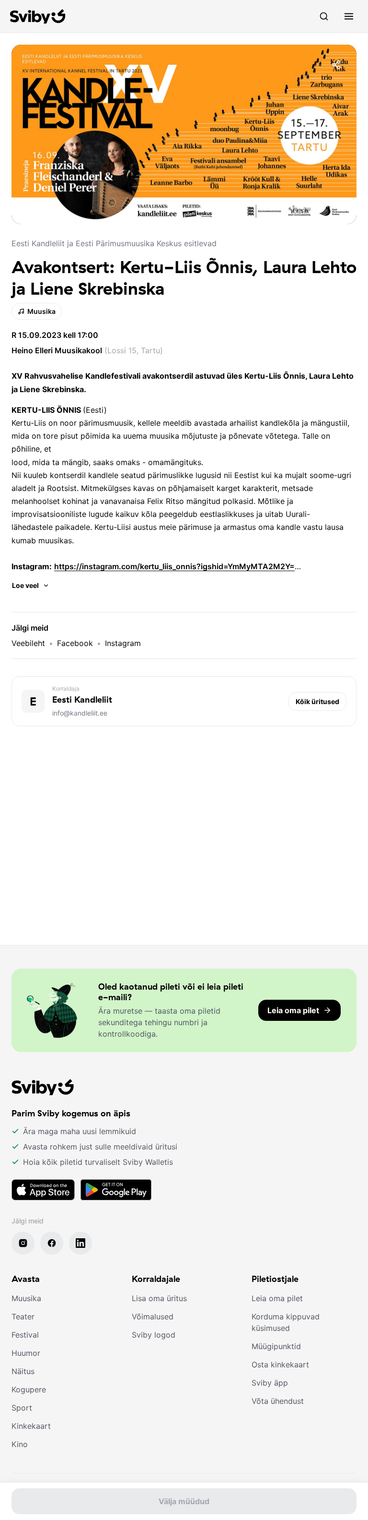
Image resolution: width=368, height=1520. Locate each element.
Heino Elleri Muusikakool (57, 350)
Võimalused (152, 1316)
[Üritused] (323, 16)
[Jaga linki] (336, 64)
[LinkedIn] (80, 1243)
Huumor (26, 1353)
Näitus (23, 1371)
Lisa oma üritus (159, 1298)
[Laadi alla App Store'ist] (43, 1189)
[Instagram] (23, 1243)
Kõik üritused (317, 701)
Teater (23, 1316)
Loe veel (25, 585)
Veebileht (28, 643)
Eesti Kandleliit (82, 699)
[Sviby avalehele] (38, 16)
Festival (25, 1335)
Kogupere (29, 1389)
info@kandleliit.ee (79, 713)
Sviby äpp (270, 1383)
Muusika (41, 311)
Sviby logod (153, 1335)
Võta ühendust (278, 1401)
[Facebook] (51, 1243)
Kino (20, 1444)
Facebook (75, 643)
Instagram (123, 643)
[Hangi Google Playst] (115, 1189)
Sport (22, 1407)
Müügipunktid (276, 1346)
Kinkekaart (31, 1426)
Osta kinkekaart (280, 1364)
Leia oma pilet (277, 1298)
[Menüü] (348, 16)
